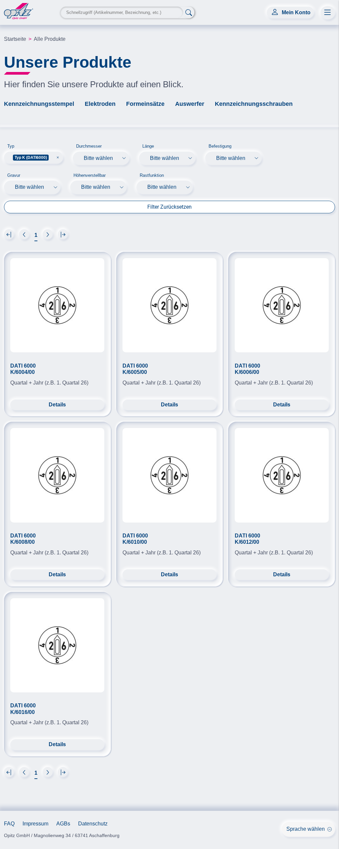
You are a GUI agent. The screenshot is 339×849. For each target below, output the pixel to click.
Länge (148, 146)
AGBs (63, 823)
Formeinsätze (145, 104)
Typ (10, 146)
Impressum (35, 823)
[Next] (9, 234)
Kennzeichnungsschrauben (254, 104)
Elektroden (100, 104)
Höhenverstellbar (89, 175)
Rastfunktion (152, 175)
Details (57, 404)
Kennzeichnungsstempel (39, 104)
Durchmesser (89, 146)
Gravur (13, 175)
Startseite (15, 39)
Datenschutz (93, 823)
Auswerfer (189, 104)
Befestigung (220, 146)
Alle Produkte (50, 39)
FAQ (9, 823)
